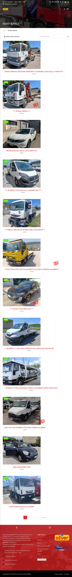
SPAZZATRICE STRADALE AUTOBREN (21, 507)
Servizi (39, 543)
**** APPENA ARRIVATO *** (21, 111)
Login (67, 2)
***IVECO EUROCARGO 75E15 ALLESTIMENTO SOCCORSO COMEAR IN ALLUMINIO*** (32, 269)
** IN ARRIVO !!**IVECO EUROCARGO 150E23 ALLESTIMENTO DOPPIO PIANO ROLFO (31, 388)
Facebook (16, 527)
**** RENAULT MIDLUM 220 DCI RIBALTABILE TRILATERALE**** (25, 230)
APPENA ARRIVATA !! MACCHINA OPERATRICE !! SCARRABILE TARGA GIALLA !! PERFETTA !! (34, 71)
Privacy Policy (42, 559)
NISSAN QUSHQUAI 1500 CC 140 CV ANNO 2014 (21, 151)
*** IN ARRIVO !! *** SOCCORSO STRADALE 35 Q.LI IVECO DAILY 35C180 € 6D (29, 348)
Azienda (39, 540)
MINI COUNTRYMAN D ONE (21, 467)
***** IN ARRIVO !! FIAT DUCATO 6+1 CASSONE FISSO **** (23, 190)
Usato (39, 554)
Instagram (49, 527)
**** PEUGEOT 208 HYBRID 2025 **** (21, 309)
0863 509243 (55, 2)
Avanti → (44, 517)
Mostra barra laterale (12, 36)
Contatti (66, 574)
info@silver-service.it (11, 4)
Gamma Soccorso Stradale (42, 550)
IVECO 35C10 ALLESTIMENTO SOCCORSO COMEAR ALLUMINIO (25, 427)
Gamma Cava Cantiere (43, 546)
